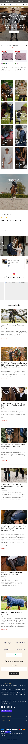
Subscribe (14, 673)
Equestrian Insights (14, 305)
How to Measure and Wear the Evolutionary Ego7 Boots (12, 573)
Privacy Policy (4, 733)
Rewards (17, 735)
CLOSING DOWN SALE (14, 45)
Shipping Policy (4, 735)
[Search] (4, 4)
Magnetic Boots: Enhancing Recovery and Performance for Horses (12, 486)
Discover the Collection (14, 183)
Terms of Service (11, 733)
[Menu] (1, 4)
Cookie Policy (11, 735)
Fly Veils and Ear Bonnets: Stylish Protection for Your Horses (13, 446)
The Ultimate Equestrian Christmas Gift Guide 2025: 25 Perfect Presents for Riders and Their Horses (14, 365)
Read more (4, 338)
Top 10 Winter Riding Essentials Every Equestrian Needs (12, 326)
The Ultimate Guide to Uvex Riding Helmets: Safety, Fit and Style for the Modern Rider (13, 528)
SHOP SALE (14, 31)
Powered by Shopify (13, 739)
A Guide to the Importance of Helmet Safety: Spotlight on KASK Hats (13, 405)
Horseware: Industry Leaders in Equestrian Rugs (12, 613)
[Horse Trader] (14, 4)
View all (14, 47)
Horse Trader (6, 739)
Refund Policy (19, 733)
